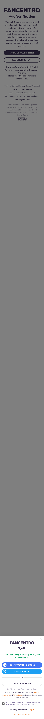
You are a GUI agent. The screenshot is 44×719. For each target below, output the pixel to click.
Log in (31, 710)
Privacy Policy (17, 695)
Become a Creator (22, 715)
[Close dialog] (41, 639)
